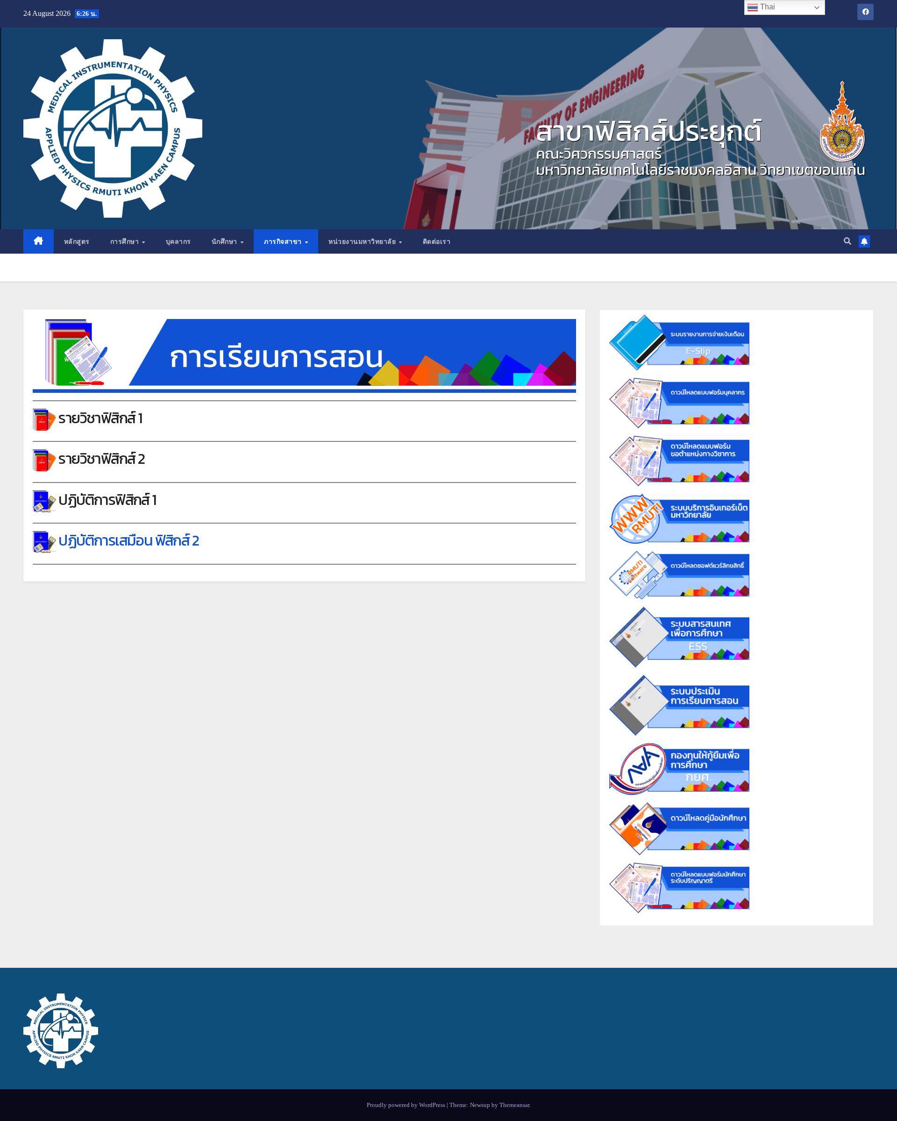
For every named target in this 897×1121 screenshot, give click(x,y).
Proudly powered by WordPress (407, 1104)
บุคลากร (178, 241)
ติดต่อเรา (437, 241)
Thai (766, 7)
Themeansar (514, 1104)
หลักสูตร (77, 241)
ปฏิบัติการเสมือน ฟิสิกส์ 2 (128, 540)
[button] (847, 241)
